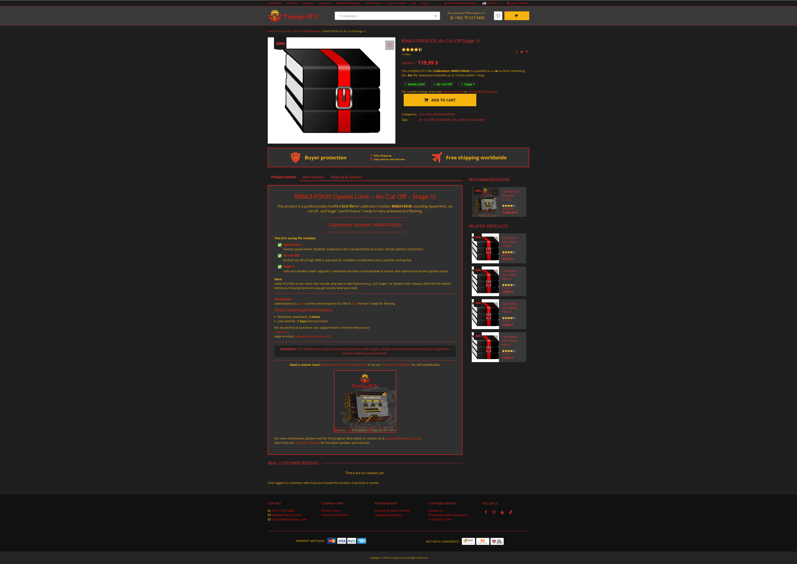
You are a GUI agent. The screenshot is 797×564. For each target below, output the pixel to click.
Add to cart (443, 100)
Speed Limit (466, 120)
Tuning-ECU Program (348, 3)
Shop (281, 31)
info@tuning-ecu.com (286, 515)
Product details (283, 177)
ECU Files (291, 3)
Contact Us (281, 332)
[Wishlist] (498, 15)
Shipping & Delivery (388, 515)
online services (453, 92)
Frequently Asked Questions (447, 515)
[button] (491, 3)
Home (271, 31)
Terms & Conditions (335, 515)
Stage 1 (481, 120)
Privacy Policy (330, 511)
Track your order (396, 3)
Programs (307, 3)
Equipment (324, 3)
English (425, 3)
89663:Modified (311, 31)
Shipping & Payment (346, 177)
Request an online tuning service (344, 365)
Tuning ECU (274, 3)
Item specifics (313, 177)
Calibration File (445, 120)
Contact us (435, 511)
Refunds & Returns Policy (392, 511)
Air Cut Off (426, 120)
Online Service (373, 3)
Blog (413, 3)
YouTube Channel (307, 443)
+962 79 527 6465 (282, 511)
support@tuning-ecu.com (313, 336)
